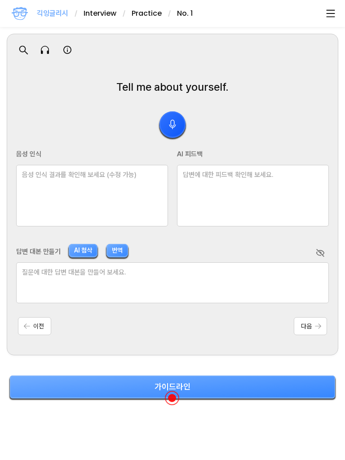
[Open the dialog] (172, 398)
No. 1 (185, 13)
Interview (100, 13)
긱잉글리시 (52, 13)
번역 (117, 250)
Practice (147, 13)
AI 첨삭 (83, 250)
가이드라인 (172, 386)
